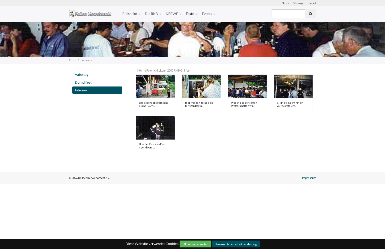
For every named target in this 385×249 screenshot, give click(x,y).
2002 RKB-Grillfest (178, 70)
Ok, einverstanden (195, 244)
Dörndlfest (83, 82)
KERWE (172, 13)
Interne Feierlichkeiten (151, 70)
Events (207, 13)
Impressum (309, 178)
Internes (81, 90)
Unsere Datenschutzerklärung (236, 244)
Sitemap (298, 3)
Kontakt (311, 3)
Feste (190, 13)
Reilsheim (130, 13)
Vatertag (81, 74)
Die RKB (152, 13)
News (285, 3)
